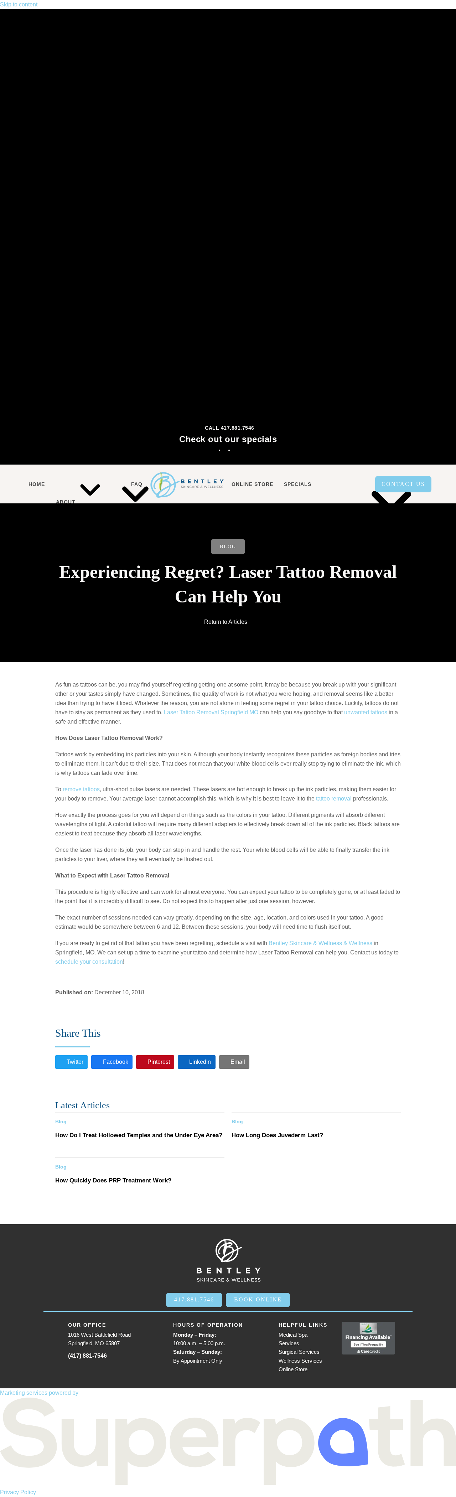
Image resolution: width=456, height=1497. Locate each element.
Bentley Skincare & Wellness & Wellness (320, 943)
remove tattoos (81, 789)
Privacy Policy (18, 1492)
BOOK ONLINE (258, 1299)
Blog (228, 546)
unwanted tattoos (365, 712)
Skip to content (18, 4)
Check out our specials (228, 439)
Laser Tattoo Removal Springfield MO (211, 712)
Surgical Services (299, 1352)
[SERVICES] (104, 484)
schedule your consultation (89, 962)
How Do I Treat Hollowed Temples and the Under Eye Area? (138, 1135)
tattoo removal (334, 799)
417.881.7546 (194, 1299)
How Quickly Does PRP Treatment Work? (113, 1180)
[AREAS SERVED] (345, 484)
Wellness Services (300, 1361)
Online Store (293, 1369)
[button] (71, 1062)
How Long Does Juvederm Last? (277, 1135)
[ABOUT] (67, 484)
